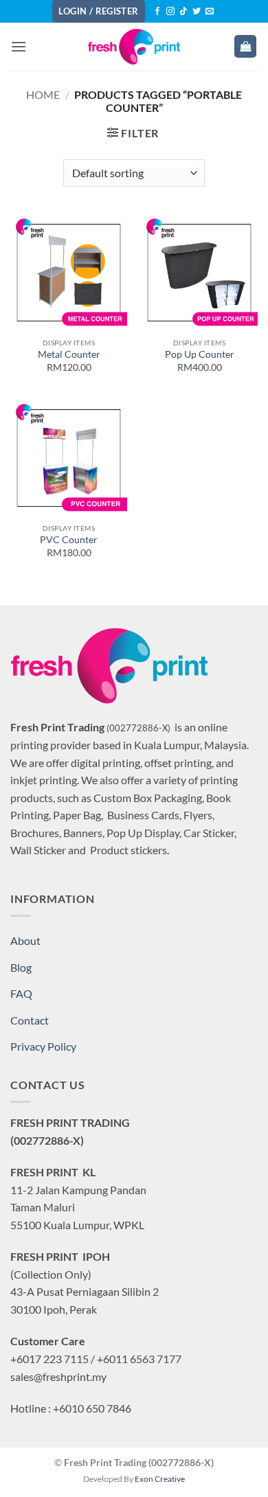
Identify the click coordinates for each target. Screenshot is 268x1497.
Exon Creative (160, 1478)
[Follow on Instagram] (170, 11)
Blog (21, 967)
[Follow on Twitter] (196, 11)
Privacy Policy (43, 1046)
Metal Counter (69, 354)
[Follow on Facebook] (157, 11)
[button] (18, 46)
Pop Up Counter (199, 354)
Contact (29, 1020)
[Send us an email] (209, 11)
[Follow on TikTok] (183, 11)
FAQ (21, 993)
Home (43, 94)
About (25, 940)
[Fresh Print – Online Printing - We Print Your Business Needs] (134, 46)
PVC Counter (69, 539)
